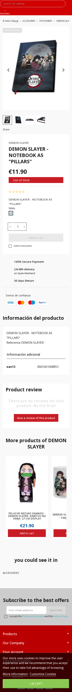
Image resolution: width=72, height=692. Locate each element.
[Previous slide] (9, 70)
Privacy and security (33, 616)
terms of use (61, 616)
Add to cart (36, 238)
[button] (7, 120)
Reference (13, 343)
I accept (36, 684)
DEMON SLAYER (19, 143)
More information (15, 674)
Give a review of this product (36, 418)
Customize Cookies (43, 674)
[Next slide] (63, 70)
